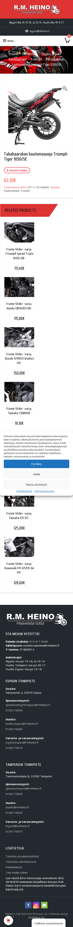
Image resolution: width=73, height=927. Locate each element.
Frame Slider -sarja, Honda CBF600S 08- (19, 306)
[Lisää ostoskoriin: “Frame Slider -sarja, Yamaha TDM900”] (17, 395)
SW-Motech (29, 54)
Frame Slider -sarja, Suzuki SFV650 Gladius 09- (19, 358)
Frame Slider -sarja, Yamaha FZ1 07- (19, 515)
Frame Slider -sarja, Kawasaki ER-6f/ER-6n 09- (19, 568)
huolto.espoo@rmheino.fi (22, 723)
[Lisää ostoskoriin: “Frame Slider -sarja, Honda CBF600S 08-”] (17, 290)
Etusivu (13, 54)
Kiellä (36, 474)
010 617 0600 (39, 641)
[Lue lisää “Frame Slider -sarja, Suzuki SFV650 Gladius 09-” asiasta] (17, 341)
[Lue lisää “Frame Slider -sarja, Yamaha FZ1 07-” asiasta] (17, 500)
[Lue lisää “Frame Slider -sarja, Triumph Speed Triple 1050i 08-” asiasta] (17, 236)
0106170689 (14, 729)
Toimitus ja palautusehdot (22, 856)
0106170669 (14, 710)
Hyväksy (36, 464)
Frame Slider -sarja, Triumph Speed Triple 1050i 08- (19, 254)
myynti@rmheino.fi (18, 826)
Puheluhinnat (14, 867)
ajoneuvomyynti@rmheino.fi (23, 788)
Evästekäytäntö (24, 491)
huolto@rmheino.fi (17, 807)
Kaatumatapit (18, 59)
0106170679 (14, 748)
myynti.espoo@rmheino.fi (22, 742)
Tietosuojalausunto (44, 491)
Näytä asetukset (36, 484)
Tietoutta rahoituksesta (21, 862)
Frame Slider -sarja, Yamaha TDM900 (19, 411)
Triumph (36, 59)
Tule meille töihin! (17, 872)
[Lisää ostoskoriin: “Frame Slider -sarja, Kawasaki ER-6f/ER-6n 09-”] (17, 550)
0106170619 (14, 831)
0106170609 (14, 794)
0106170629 (14, 812)
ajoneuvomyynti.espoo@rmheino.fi (28, 705)
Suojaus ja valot (51, 54)
